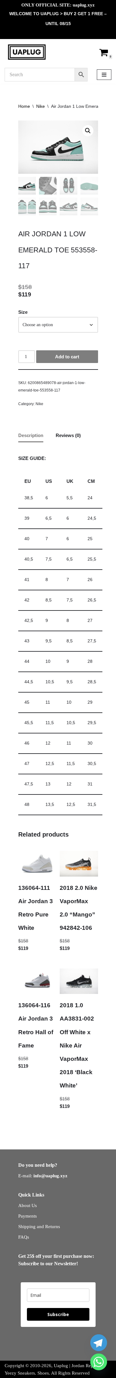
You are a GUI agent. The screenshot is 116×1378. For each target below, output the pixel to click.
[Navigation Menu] (104, 74)
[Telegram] (98, 1342)
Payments (27, 1216)
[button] (87, 130)
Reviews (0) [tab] (68, 435)
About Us (27, 1205)
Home (24, 106)
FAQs (23, 1237)
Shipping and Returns (39, 1226)
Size (23, 312)
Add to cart (67, 356)
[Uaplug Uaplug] (27, 52)
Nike (40, 106)
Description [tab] (30, 435)
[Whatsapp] (98, 1362)
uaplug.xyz (84, 4)
